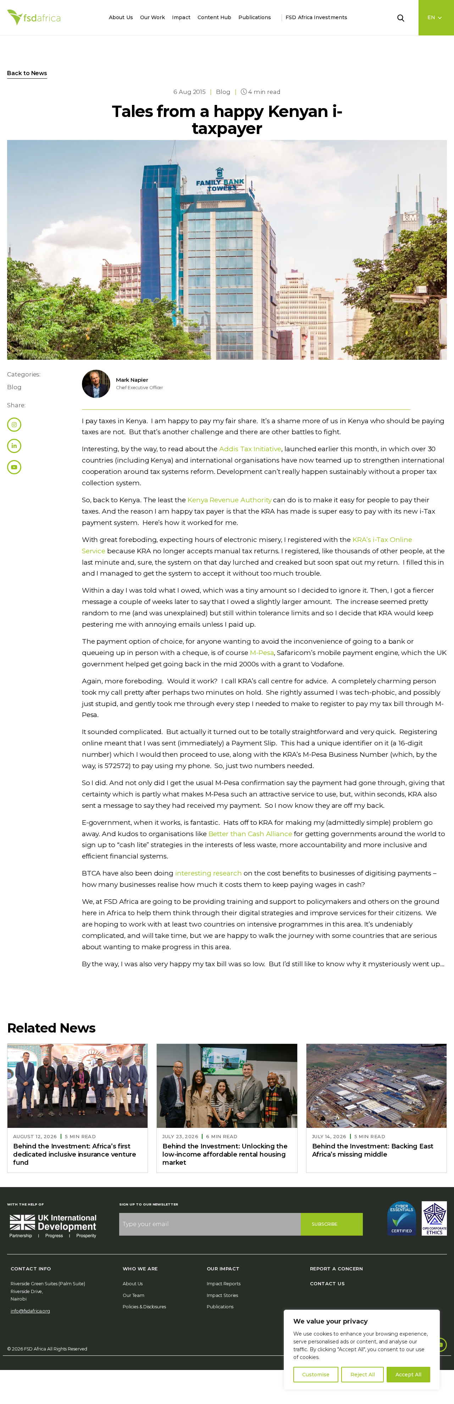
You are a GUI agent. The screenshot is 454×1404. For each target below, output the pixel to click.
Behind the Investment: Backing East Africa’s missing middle (372, 1150)
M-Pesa (262, 653)
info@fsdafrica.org (30, 1311)
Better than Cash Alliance (251, 834)
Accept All (408, 1374)
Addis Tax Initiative (250, 449)
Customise (316, 1374)
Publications (254, 17)
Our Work (152, 17)
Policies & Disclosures (144, 1306)
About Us (121, 17)
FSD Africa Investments (316, 17)
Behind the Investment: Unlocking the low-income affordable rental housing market (224, 1154)
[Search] (405, 17)
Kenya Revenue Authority (230, 500)
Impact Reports (223, 1283)
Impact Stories (222, 1295)
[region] (362, 1350)
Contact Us (327, 1283)
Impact (181, 17)
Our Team (133, 1295)
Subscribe (325, 1224)
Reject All (362, 1374)
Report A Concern (336, 1268)
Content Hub (215, 17)
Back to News (27, 73)
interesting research (208, 873)
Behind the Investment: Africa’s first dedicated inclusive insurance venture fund (74, 1154)
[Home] (33, 17)
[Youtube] (440, 1345)
